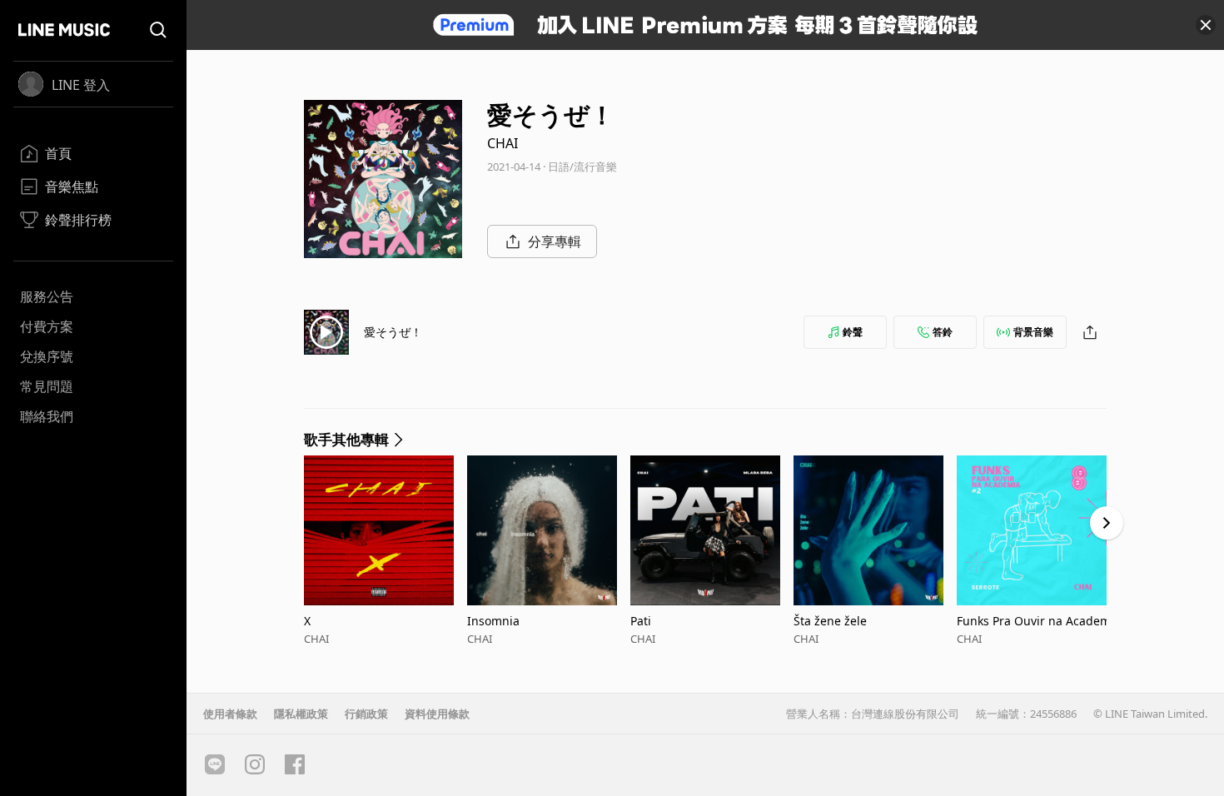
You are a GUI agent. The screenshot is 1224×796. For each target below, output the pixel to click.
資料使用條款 (437, 713)
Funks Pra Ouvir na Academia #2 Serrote (1035, 621)
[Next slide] (1106, 523)
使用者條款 (230, 713)
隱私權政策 (301, 713)
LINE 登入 (81, 85)
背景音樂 (1033, 332)
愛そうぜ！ (393, 332)
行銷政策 (366, 713)
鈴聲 (853, 332)
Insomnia (493, 621)
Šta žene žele (830, 621)
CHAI (502, 143)
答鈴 (943, 332)
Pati (640, 621)
